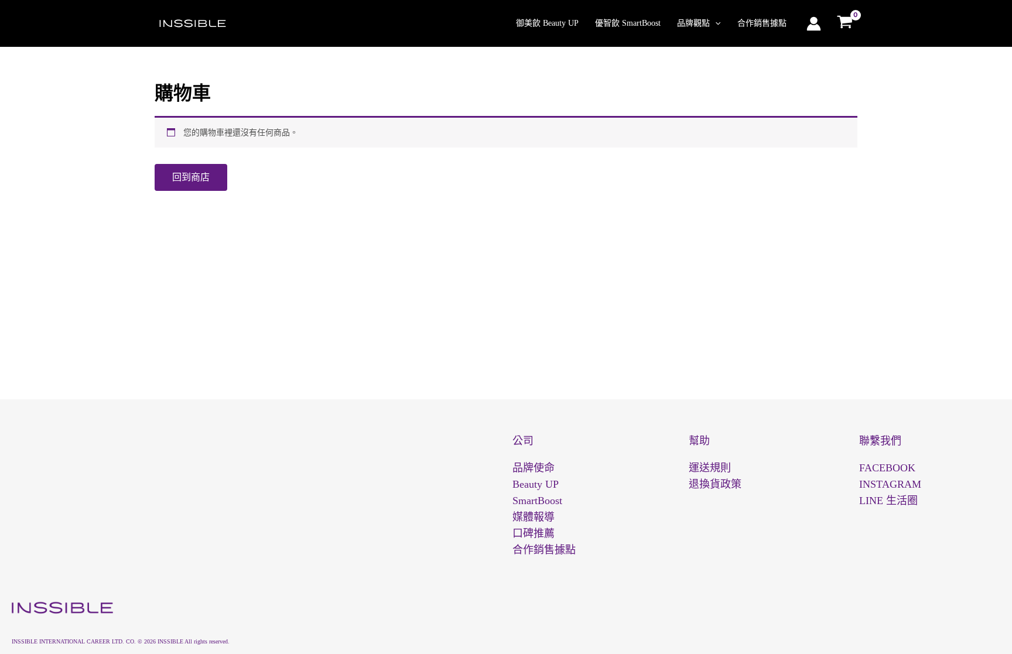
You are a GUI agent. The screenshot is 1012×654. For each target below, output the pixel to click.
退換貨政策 (715, 484)
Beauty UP (535, 484)
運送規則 (710, 468)
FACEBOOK (887, 468)
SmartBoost (537, 500)
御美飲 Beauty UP (547, 23)
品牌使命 (533, 468)
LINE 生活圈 (888, 500)
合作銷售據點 (762, 23)
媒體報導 (533, 517)
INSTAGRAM (890, 484)
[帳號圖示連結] (813, 23)
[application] (715, 23)
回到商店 (191, 177)
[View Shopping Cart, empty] (845, 23)
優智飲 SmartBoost (628, 23)
